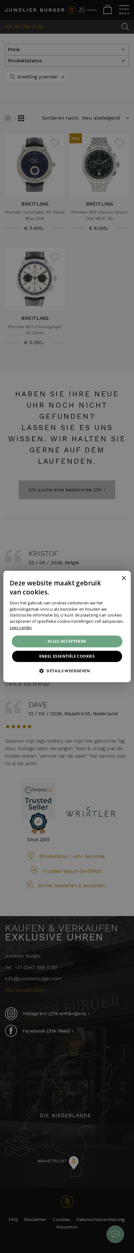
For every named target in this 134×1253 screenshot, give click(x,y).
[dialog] (67, 626)
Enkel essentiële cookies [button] (67, 656)
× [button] (123, 578)
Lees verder (21, 627)
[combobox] (115, 578)
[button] (67, 670)
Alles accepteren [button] (67, 641)
